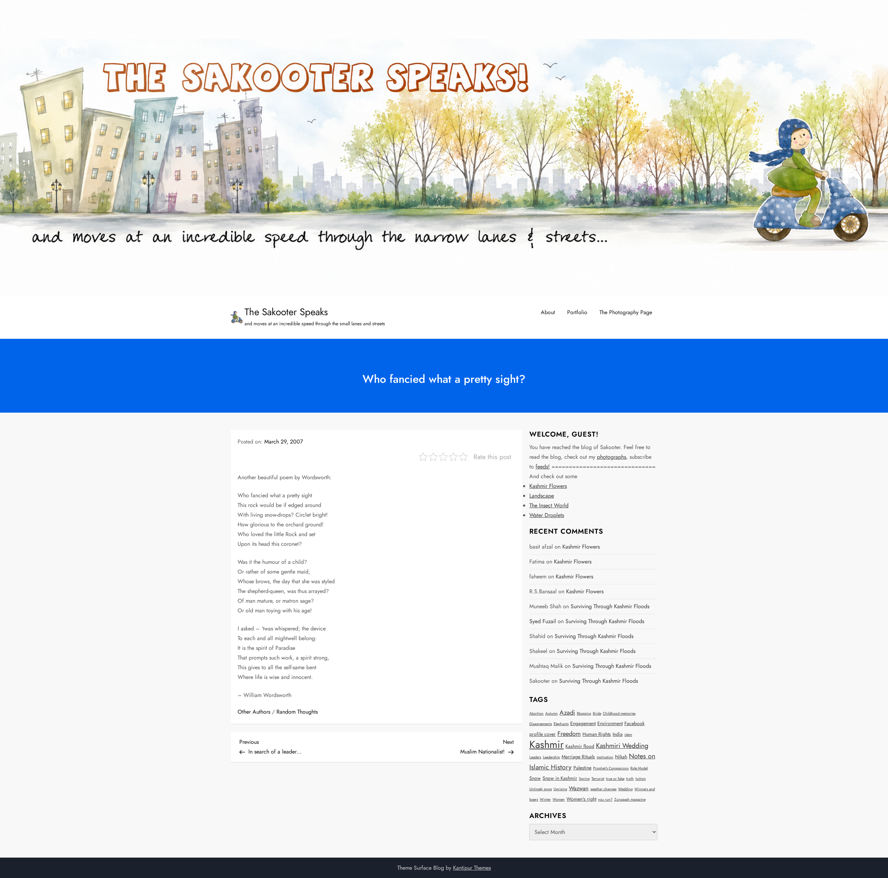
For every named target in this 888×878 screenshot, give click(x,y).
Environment (610, 723)
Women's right (581, 798)
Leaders (535, 757)
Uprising (560, 789)
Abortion (536, 713)
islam (628, 734)
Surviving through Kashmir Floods (610, 606)
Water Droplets (546, 515)
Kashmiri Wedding (622, 745)
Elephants (561, 723)
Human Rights (596, 734)
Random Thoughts (297, 712)
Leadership (551, 757)
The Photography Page (625, 312)
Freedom (569, 733)
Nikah (621, 756)
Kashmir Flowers (548, 486)
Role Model (639, 768)
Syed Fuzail (542, 621)
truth (630, 778)
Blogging (584, 713)
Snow (535, 778)
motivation (605, 757)
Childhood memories (619, 713)
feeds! (543, 467)
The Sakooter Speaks (286, 312)
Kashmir (546, 744)
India (618, 734)
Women (559, 799)
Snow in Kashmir (560, 778)
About (548, 312)
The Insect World (549, 505)
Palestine (582, 767)
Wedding (625, 789)
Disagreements (540, 723)
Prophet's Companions (611, 768)
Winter (545, 799)
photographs (611, 457)
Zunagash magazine (630, 799)
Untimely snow (540, 789)
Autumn (551, 713)
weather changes (603, 789)
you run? (605, 799)
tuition (640, 778)
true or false (615, 778)
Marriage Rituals (578, 756)
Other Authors (254, 712)
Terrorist (597, 778)
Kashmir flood (579, 746)
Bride (597, 713)
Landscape (541, 496)
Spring (584, 778)
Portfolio (577, 312)
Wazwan (579, 788)
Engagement (583, 723)
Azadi (567, 712)
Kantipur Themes (472, 868)
